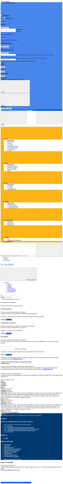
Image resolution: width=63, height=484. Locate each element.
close (2, 124)
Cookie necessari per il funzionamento (11, 373)
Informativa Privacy (9, 447)
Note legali (7, 446)
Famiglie (9, 287)
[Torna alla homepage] (31, 110)
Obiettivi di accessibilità (10, 452)
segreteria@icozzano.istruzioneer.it (23, 429)
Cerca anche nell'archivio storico (11, 299)
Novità (5, 259)
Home (5, 257)
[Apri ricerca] (49, 117)
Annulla (3, 108)
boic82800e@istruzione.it (21, 427)
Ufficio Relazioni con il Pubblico (12, 449)
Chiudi (2, 67)
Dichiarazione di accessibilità (11, 450)
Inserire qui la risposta (20, 349)
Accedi (3, 21)
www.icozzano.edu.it (6, 379)
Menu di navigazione (31, 279)
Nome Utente (19, 29)
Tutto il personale (11, 290)
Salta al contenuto (5, 1)
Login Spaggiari (42, 58)
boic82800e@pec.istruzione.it (21, 430)
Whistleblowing (8, 453)
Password (18, 31)
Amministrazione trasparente (11, 456)
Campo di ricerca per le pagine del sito (11, 255)
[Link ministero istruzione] (8, 3)
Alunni (9, 284)
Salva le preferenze (13, 412)
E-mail (18, 54)
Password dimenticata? (6, 34)
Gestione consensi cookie (10, 455)
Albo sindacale (11, 291)
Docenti (9, 285)
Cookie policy (7, 444)
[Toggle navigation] (14, 117)
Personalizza (4, 362)
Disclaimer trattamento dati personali (10, 470)
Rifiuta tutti (14, 362)
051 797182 (9, 426)
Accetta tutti (26, 362)
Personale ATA (11, 288)
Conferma (8, 108)
